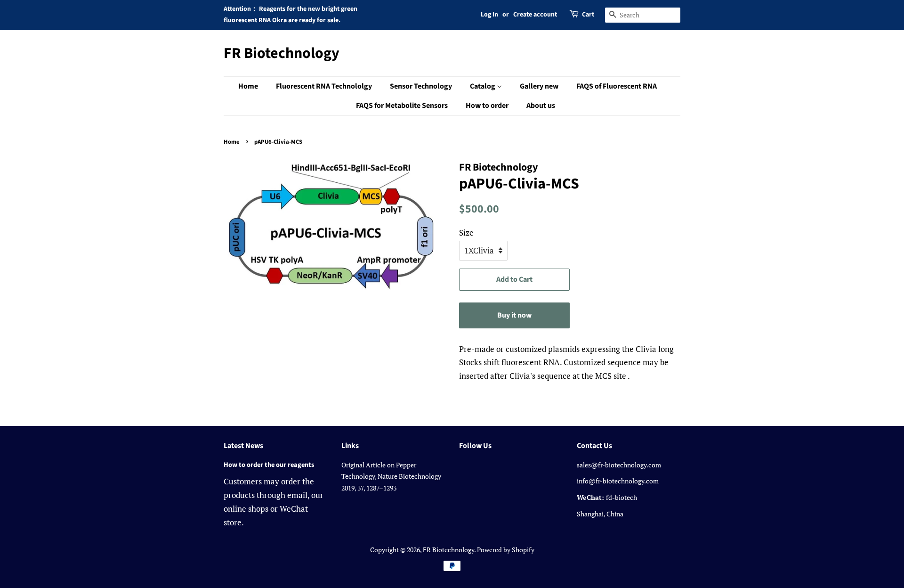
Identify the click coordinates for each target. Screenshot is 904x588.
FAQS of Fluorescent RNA (616, 86)
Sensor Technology (421, 86)
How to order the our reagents (269, 465)
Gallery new (539, 86)
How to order (487, 105)
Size (466, 232)
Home (248, 86)
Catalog (483, 86)
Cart (588, 14)
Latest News (243, 446)
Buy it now (514, 315)
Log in (489, 14)
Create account (535, 14)
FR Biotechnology (281, 53)
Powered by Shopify (505, 549)
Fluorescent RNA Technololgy (324, 86)
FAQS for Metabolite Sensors (402, 105)
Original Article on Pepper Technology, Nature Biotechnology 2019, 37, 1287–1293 (391, 476)
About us (540, 105)
